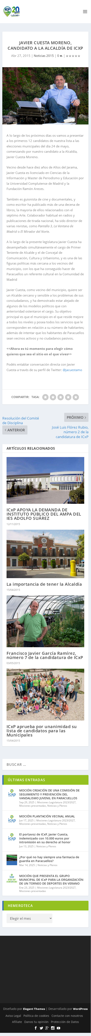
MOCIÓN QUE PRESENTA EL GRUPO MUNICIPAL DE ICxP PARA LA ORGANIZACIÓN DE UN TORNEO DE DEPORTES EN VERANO (51, 879)
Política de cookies (36, 1016)
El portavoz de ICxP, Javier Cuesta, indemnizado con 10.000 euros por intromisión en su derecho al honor (45, 838)
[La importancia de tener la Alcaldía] (45, 554)
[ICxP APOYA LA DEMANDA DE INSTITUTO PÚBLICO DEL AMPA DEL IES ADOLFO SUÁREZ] (45, 480)
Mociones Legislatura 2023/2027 (56, 802)
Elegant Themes (34, 1009)
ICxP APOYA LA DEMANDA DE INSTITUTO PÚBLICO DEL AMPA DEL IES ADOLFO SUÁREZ (44, 514)
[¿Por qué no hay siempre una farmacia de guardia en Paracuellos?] (12, 860)
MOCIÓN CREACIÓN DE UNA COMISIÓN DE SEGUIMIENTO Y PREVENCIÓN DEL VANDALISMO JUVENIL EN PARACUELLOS (49, 794)
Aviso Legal (13, 1016)
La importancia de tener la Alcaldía (44, 584)
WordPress (80, 1009)
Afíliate (17, 1022)
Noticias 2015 (44, 55)
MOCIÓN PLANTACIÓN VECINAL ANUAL (47, 816)
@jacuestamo (72, 370)
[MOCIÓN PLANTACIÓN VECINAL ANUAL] (12, 819)
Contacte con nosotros (67, 1016)
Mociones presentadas (32, 805)
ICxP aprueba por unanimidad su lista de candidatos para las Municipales (42, 731)
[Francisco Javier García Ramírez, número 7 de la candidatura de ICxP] (45, 621)
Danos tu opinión (36, 1022)
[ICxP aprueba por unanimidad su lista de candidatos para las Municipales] (45, 694)
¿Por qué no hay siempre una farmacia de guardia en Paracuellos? (49, 859)
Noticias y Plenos (57, 805)
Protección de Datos (65, 1022)
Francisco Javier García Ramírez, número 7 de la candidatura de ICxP (45, 655)
